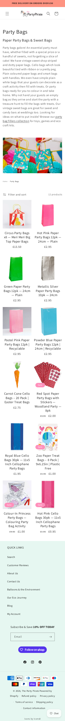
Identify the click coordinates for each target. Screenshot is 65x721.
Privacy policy (47, 695)
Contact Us (13, 581)
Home (5, 181)
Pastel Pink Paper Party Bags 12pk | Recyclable (17, 344)
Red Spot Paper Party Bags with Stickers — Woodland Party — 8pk (48, 402)
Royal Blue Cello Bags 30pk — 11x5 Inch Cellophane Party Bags (17, 461)
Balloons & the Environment (23, 589)
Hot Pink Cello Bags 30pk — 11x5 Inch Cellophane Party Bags (48, 519)
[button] (7, 14)
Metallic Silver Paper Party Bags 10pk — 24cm (48, 290)
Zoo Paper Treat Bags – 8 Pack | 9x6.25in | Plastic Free (48, 461)
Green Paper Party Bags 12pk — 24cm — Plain (17, 290)
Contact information (34, 708)
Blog (9, 605)
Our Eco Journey (17, 597)
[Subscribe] (51, 637)
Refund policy (29, 695)
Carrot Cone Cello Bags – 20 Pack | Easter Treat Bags (17, 397)
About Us (12, 573)
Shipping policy (44, 702)
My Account (14, 614)
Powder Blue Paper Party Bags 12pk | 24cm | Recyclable (48, 344)
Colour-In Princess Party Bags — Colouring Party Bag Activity (17, 519)
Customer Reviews (18, 565)
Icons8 (37, 718)
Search (11, 557)
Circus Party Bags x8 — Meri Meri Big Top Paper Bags (17, 237)
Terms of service (24, 702)
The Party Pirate (30, 690)
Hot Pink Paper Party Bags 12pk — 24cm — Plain (48, 237)
